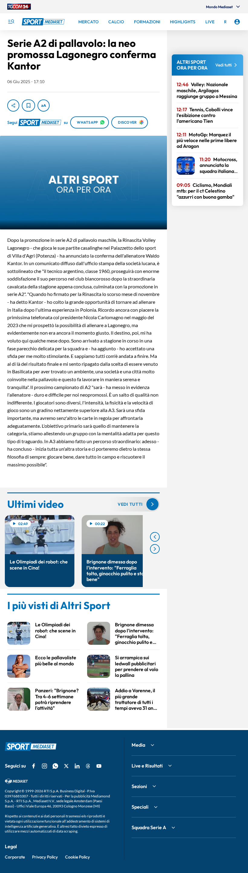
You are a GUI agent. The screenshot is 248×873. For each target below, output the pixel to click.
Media (138, 745)
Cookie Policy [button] (77, 857)
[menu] (11, 21)
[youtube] (99, 766)
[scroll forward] (155, 549)
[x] (66, 766)
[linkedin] (77, 766)
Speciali (140, 807)
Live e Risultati (147, 766)
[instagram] (44, 766)
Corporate (15, 857)
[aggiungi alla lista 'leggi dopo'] (28, 105)
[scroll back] (155, 537)
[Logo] (44, 21)
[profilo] (237, 21)
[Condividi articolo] (13, 105)
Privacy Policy (45, 857)
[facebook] (34, 766)
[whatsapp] (55, 766)
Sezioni (139, 786)
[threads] (88, 766)
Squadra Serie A (149, 827)
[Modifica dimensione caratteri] (44, 105)
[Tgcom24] (19, 7)
